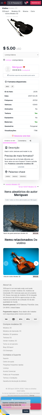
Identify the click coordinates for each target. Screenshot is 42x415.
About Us (7, 285)
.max (7, 86)
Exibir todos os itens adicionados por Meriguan (21, 200)
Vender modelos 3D (10, 341)
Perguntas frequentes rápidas (13, 365)
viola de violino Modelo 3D (12, 276)
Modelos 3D (7, 328)
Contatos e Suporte (12, 355)
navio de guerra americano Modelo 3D (16, 233)
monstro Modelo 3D (13, 184)
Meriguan (17, 67)
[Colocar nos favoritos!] (36, 229)
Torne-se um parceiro (10, 344)
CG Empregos (8, 350)
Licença (5, 368)
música (15, 176)
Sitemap (31, 395)
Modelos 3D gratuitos (10, 334)
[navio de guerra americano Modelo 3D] (21, 218)
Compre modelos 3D (12, 324)
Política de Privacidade (11, 375)
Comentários (22, 141)
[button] (36, 263)
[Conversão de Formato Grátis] (12, 86)
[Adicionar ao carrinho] (32, 229)
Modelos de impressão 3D (12, 331)
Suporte (5, 358)
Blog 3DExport (8, 347)
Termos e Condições (10, 378)
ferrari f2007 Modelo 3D (27, 187)
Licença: (9, 60)
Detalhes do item (9, 141)
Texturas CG (7, 338)
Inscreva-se (36, 3)
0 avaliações (25, 70)
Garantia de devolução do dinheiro (14, 381)
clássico (23, 176)
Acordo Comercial (9, 371)
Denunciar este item (22, 136)
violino (8, 176)
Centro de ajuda (8, 362)
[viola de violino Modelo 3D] (21, 261)
